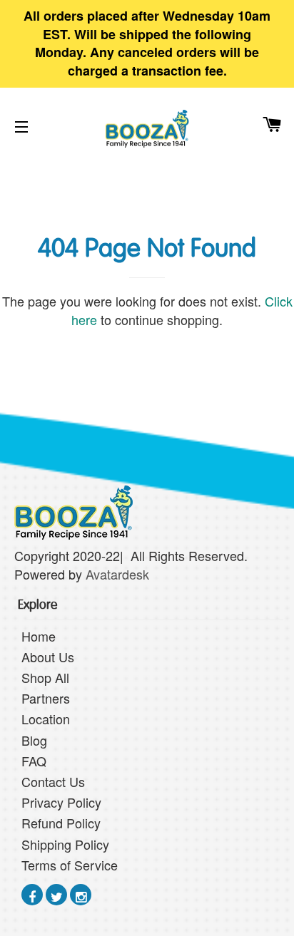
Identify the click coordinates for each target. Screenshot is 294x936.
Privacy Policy (61, 802)
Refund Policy (61, 822)
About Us (47, 656)
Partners (45, 698)
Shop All (45, 677)
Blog (34, 740)
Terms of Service (69, 864)
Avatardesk (119, 574)
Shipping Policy (65, 844)
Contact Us (53, 781)
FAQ (33, 760)
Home (38, 636)
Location (45, 718)
